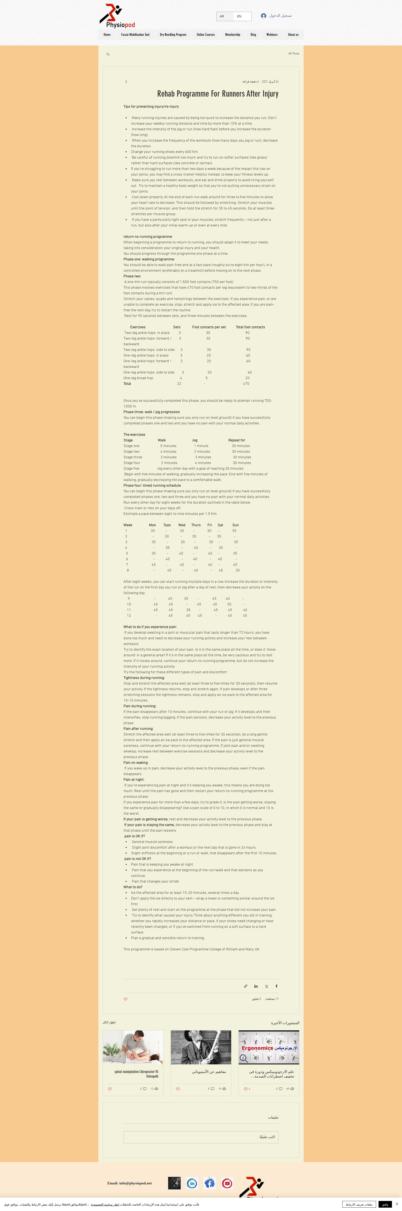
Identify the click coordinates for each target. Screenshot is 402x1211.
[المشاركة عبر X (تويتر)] (266, 986)
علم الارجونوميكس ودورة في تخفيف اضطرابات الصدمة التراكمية (271, 1074)
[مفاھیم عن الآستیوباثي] (201, 1047)
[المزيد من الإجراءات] (126, 81)
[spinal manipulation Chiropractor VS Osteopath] (133, 1047)
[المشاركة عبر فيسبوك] (276, 986)
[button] (108, 54)
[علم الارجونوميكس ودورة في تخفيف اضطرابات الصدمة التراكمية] (269, 1047)
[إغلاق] (396, 1204)
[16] (174, 1183)
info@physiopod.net (135, 1183)
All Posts (294, 54)
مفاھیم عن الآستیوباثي (209, 1071)
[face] (209, 1183)
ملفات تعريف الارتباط (359, 1204)
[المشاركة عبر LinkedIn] (256, 986)
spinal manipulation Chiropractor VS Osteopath (136, 1074)
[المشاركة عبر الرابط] (246, 986)
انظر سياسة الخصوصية (105, 1204)
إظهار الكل (109, 1022)
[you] (227, 1183)
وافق (385, 1204)
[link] (192, 1183)
